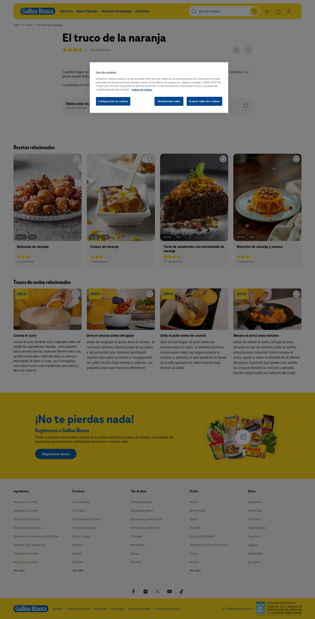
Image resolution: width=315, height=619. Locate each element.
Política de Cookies (142, 89)
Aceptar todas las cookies (204, 101)
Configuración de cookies (113, 101)
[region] (159, 87)
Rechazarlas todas (169, 101)
